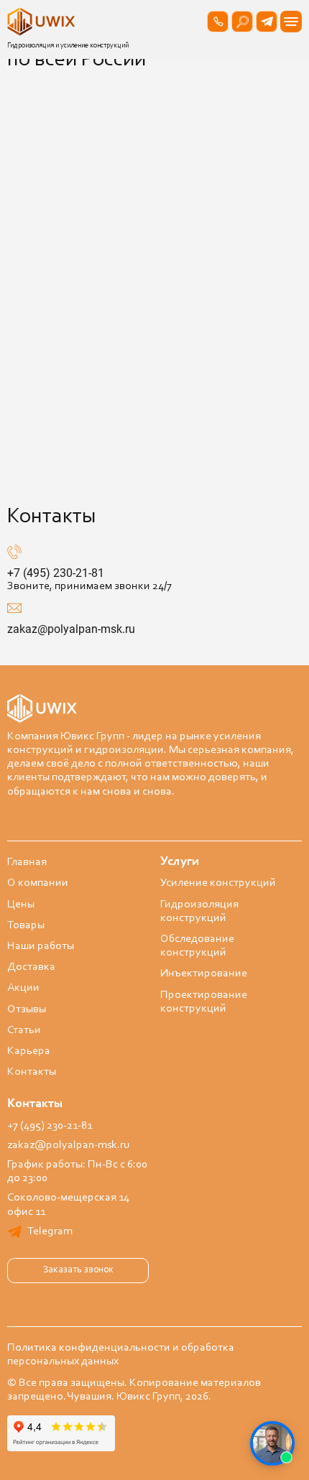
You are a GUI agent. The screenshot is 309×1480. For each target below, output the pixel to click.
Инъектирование (203, 973)
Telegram (50, 1231)
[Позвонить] (218, 21)
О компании (37, 883)
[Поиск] (242, 21)
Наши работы (40, 946)
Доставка (31, 967)
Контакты (31, 1072)
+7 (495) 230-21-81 (55, 573)
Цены (20, 904)
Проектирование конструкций (203, 1001)
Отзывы (26, 1009)
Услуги (179, 862)
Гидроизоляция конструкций (199, 911)
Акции (23, 988)
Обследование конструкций (197, 945)
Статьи (24, 1030)
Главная (27, 862)
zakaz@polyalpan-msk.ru (71, 629)
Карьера (28, 1051)
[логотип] (43, 21)
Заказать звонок (78, 1270)
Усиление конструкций (218, 883)
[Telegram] (266, 21)
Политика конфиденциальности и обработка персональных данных (120, 1354)
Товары (26, 925)
